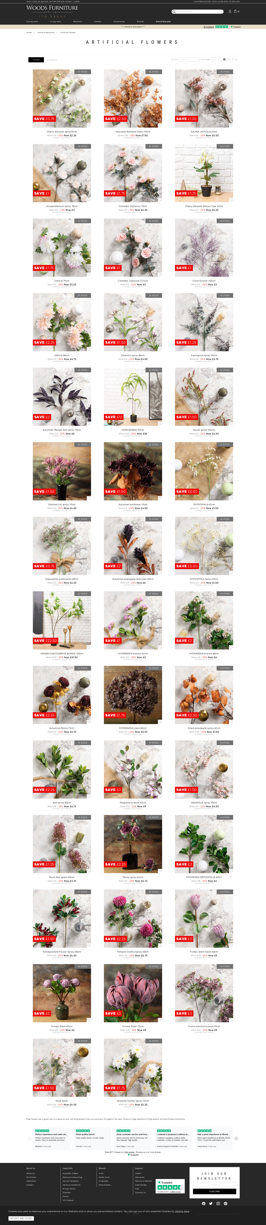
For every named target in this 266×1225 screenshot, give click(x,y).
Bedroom (77, 22)
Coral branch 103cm (204, 281)
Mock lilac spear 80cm (62, 877)
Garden (98, 22)
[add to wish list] (89, 125)
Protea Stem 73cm (133, 1026)
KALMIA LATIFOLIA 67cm (204, 131)
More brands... (105, 1185)
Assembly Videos (70, 1173)
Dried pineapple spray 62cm (204, 728)
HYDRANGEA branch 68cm (204, 653)
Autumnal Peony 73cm (61, 728)
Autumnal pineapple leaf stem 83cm (133, 579)
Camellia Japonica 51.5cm (133, 281)
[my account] (230, 11)
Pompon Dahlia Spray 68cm (133, 951)
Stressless (103, 1181)
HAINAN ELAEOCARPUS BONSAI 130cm (61, 653)
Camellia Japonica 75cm (133, 206)
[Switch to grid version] (224, 60)
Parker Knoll (104, 1177)
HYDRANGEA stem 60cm (133, 728)
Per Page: (206, 59)
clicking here (182, 1211)
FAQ (137, 1189)
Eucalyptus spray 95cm (204, 355)
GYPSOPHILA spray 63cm (204, 579)
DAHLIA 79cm (61, 281)
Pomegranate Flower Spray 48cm (62, 951)
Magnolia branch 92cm (133, 802)
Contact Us (140, 1192)
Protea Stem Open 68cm (204, 951)
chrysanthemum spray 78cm (62, 206)
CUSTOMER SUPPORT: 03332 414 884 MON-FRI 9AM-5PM (217, 1)
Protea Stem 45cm (62, 1026)
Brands (140, 22)
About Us (30, 1173)
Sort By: (175, 59)
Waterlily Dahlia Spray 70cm (133, 1101)
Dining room (32, 22)
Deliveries (139, 1177)
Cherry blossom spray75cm (62, 131)
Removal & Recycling (72, 1177)
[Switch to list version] (232, 60)
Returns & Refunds (143, 1181)
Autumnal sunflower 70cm (133, 504)
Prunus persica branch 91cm (204, 1026)
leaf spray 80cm (62, 802)
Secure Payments (71, 1181)
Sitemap (67, 1192)
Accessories (119, 22)
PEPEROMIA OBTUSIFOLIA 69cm (204, 877)
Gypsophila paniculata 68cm (61, 579)
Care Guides (141, 1185)
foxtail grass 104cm (204, 430)
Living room (55, 22)
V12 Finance (68, 1200)
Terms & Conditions (72, 1185)
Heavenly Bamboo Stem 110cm (133, 131)
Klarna (66, 1196)
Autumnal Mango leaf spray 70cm (62, 430)
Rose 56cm (62, 1101)
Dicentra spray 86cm (133, 355)
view (61, 112)
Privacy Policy (69, 1189)
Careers (30, 1185)
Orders (138, 1173)
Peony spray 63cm (133, 877)
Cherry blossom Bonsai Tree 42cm (204, 206)
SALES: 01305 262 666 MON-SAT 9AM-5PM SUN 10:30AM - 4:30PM (53, 1)
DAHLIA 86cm (61, 355)
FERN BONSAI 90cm (133, 430)
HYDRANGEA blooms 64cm (133, 653)
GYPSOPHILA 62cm (204, 504)
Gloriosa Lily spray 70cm (62, 504)
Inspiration (31, 1181)
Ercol (101, 1173)
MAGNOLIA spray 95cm (204, 802)
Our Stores (31, 1177)
